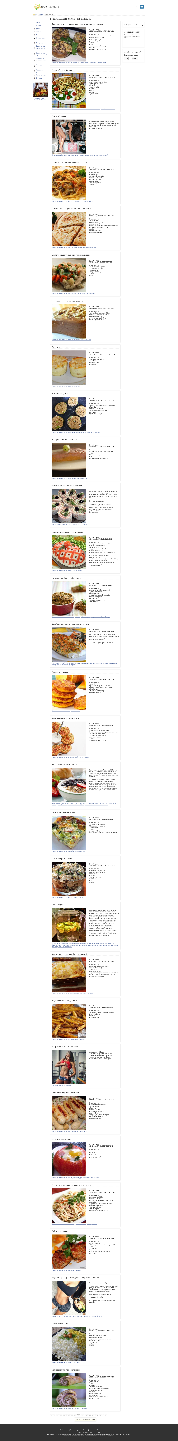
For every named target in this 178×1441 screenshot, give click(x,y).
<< (51, 1415)
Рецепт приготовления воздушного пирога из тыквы (69, 478)
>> (106, 1415)
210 (93, 1415)
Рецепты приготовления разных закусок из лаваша (69, 524)
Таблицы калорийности (41, 66)
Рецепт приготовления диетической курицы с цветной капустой (73, 293)
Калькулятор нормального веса (40, 48)
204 (72, 1415)
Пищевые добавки (39, 71)
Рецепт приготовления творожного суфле (66, 386)
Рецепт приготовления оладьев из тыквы (66, 711)
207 (82, 1415)
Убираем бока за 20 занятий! (61, 1085)
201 (61, 1415)
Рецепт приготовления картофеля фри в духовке (68, 1039)
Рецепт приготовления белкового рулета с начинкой (69, 1408)
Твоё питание (64, 1430)
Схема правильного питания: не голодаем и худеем (40, 100)
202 (64, 1415)
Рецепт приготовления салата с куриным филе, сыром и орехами (74, 1224)
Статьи (38, 32)
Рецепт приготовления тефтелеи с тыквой (66, 1270)
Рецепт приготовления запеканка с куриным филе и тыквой (72, 993)
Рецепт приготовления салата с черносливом (67, 897)
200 (57, 1415)
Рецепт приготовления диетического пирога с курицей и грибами (74, 247)
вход (136, 6)
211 (97, 1415)
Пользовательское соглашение (107, 1430)
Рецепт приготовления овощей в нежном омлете (68, 851)
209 (90, 1415)
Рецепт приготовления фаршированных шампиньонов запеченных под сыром (79, 63)
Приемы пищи (41, 75)
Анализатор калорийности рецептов (41, 60)
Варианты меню (41, 35)
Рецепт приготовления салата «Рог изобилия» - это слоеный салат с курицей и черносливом (83, 109)
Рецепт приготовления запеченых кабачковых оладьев (70, 757)
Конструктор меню (40, 39)
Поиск (38, 23)
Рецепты (39, 26)
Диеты (38, 29)
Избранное (39, 43)
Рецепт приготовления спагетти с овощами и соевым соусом (73, 201)
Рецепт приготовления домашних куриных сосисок (69, 1131)
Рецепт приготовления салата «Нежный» (66, 1362)
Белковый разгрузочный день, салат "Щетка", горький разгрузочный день (77, 1316)
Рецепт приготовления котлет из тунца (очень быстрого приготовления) (76, 432)
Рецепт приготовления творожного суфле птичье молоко (71, 340)
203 (68, 1415)
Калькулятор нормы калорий (41, 54)
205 (75, 1415)
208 (86, 1415)
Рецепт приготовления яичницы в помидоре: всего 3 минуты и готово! (76, 1177)
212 (100, 1415)
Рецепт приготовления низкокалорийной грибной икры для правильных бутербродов (81, 617)
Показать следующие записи (85, 1419)
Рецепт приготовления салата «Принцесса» (67, 570)
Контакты (39, 78)
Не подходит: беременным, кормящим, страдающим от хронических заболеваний (80, 155)
